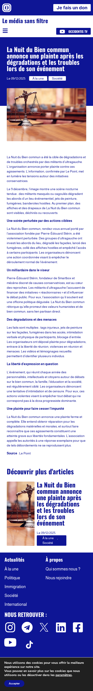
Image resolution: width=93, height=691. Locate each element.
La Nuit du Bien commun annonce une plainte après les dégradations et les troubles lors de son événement (59, 503)
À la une (38, 78)
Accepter (14, 683)
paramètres (64, 675)
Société (57, 78)
